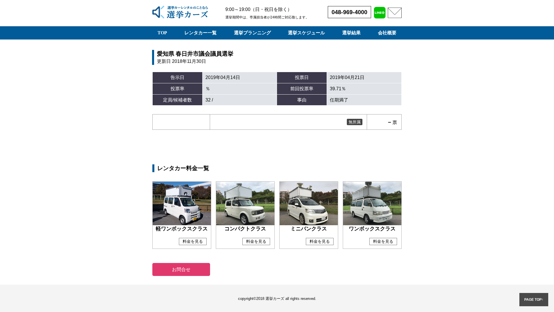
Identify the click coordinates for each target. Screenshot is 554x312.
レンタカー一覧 (200, 32)
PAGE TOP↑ (533, 300)
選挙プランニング (252, 32)
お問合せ (181, 269)
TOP (162, 32)
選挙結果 (351, 32)
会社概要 (387, 32)
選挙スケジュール (306, 32)
